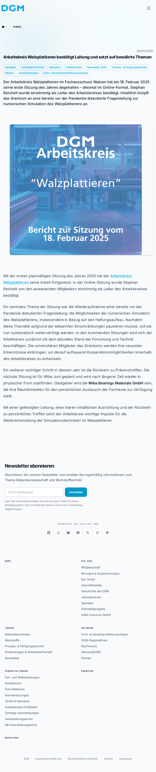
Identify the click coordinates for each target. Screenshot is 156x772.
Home (8, 561)
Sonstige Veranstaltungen (22, 713)
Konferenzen (13, 683)
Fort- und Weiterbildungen (22, 677)
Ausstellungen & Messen (21, 707)
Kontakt (108, 758)
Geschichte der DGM (95, 591)
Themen (9, 628)
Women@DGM (91, 652)
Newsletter (12, 658)
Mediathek (12, 738)
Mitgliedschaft (90, 567)
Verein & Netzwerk (17, 701)
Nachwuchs (89, 646)
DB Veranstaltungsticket (21, 725)
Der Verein (88, 579)
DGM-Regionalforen (94, 640)
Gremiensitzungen (17, 695)
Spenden (87, 603)
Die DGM (86, 561)
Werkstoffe (12, 640)
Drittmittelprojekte (93, 609)
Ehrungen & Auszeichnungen (100, 573)
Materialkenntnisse (17, 634)
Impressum (125, 758)
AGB (26, 758)
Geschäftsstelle (91, 585)
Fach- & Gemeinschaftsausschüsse (104, 634)
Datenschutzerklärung (48, 758)
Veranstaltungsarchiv (19, 719)
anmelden (76, 492)
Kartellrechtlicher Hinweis (83, 758)
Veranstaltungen (16, 671)
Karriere (87, 671)
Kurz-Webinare (15, 689)
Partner (86, 658)
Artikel (17, 26)
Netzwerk (87, 628)
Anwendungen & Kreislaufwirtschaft (28, 652)
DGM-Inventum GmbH (96, 615)
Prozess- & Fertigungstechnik (24, 646)
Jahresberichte (91, 597)
